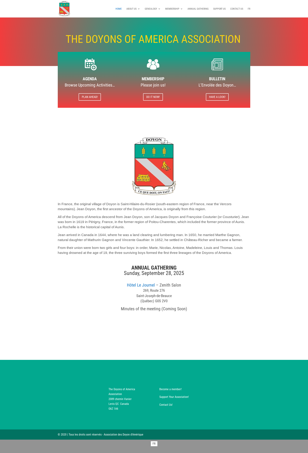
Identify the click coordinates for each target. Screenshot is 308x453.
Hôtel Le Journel (141, 285)
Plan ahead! (90, 97)
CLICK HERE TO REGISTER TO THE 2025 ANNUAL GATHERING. (154, 325)
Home (118, 8)
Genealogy (151, 8)
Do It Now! (153, 97)
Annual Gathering (198, 8)
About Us (131, 8)
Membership (172, 8)
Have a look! (217, 97)
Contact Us (236, 8)
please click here (143, 337)
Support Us (219, 8)
